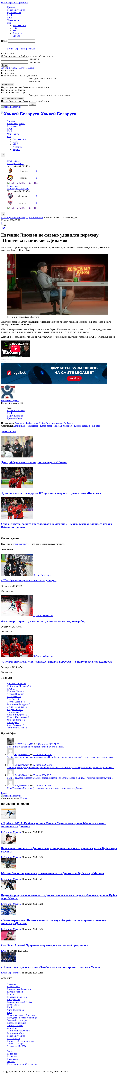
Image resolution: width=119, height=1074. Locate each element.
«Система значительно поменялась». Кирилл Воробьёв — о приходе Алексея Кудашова (56, 661)
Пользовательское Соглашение (22, 1064)
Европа (16, 36)
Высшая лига (19, 25)
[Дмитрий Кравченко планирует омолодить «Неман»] (17, 456)
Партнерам (12, 1059)
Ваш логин (34, 59)
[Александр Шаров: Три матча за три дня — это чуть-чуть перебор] (17, 615)
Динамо (11, 7)
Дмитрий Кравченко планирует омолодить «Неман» (34, 462)
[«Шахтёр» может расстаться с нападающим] (17, 575)
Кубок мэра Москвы (43, 615)
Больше (5, 793)
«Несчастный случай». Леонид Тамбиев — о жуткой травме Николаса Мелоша (51, 967)
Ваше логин (34, 81)
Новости (38, 217)
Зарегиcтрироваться (18, 2)
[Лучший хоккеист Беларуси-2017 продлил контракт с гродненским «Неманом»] (17, 487)
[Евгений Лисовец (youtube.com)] (57, 314)
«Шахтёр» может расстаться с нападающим (28, 580)
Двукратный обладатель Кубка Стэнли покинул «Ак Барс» (44, 423)
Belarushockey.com (10, 400)
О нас (10, 1051)
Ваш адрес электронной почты (44, 78)
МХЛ (15, 30)
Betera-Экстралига (16, 10)
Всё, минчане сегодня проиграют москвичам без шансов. (35, 746)
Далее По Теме (8, 431)
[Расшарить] (5, 359)
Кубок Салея (13, 161)
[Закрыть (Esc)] (2, 359)
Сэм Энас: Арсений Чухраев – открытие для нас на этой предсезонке (44, 945)
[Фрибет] (54, 383)
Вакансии (12, 1056)
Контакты (25, 798)
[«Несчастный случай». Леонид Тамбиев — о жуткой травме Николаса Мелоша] (8, 961)
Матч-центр (13, 20)
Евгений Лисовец (16, 410)
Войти (4, 2)
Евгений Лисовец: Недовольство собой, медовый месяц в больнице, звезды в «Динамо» (57, 426)
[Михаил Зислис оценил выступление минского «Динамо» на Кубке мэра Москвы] (8, 867)
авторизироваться (21, 544)
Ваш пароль (34, 62)
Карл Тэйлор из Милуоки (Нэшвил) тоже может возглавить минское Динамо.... (46, 788)
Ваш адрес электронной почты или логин (49, 95)
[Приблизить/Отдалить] (11, 359)
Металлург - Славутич (18, 188)
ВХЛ (15, 28)
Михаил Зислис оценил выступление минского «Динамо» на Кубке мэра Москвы (52, 873)
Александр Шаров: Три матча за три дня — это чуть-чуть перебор (43, 621)
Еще (9, 23)
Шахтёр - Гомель (15, 163)
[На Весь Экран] (8, 359)
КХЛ (9, 15)
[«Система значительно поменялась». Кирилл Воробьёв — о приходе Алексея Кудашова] (17, 656)
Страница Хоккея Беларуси (14, 217)
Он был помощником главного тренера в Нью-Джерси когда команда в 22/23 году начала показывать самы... (61, 757)
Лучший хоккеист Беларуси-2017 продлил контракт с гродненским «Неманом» (51, 493)
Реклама (11, 1061)
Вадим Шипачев (15, 415)
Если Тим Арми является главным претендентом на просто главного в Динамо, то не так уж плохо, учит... (60, 778)
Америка (17, 33)
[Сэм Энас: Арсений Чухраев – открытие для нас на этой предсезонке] (8, 939)
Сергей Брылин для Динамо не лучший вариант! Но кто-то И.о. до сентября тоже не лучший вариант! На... (60, 767)
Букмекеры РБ (14, 12)
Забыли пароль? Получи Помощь (17, 68)
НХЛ (9, 17)
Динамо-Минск (14, 418)
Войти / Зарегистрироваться (21, 48)
